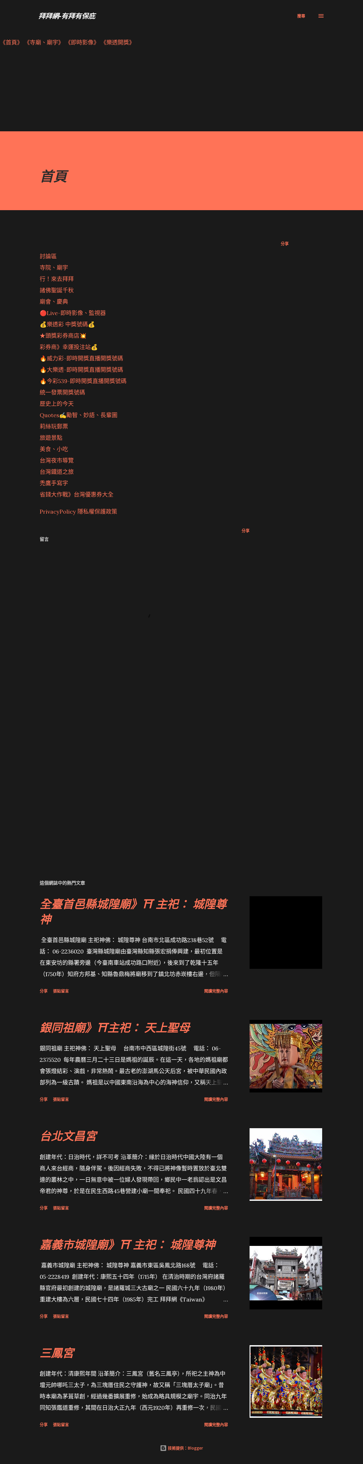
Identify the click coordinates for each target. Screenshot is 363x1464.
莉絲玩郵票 (54, 426)
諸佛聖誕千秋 (57, 290)
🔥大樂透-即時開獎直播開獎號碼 (81, 369)
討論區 (48, 256)
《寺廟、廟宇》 (44, 42)
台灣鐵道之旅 (57, 471)
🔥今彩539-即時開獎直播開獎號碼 (83, 381)
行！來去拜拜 (57, 278)
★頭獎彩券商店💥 (64, 335)
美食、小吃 (54, 449)
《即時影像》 (82, 42)
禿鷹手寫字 (54, 483)
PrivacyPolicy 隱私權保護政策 (78, 511)
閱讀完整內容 (216, 990)
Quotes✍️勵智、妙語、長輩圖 (78, 415)
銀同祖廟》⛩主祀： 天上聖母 (115, 1027)
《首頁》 (11, 42)
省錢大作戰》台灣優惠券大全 (76, 494)
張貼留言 (61, 990)
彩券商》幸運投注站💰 (69, 347)
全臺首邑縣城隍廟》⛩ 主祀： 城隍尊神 (133, 911)
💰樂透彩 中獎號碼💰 (67, 324)
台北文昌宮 (68, 1136)
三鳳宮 (57, 1352)
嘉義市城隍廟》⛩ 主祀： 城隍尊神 (127, 1244)
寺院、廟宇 (54, 267)
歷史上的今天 (57, 403)
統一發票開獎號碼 (62, 392)
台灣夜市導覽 (57, 460)
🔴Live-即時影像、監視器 (73, 313)
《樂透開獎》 (118, 42)
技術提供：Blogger (185, 1448)
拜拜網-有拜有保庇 (67, 15)
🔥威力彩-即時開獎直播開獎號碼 (81, 358)
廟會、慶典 (54, 301)
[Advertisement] (170, 91)
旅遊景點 (51, 437)
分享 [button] (285, 243)
